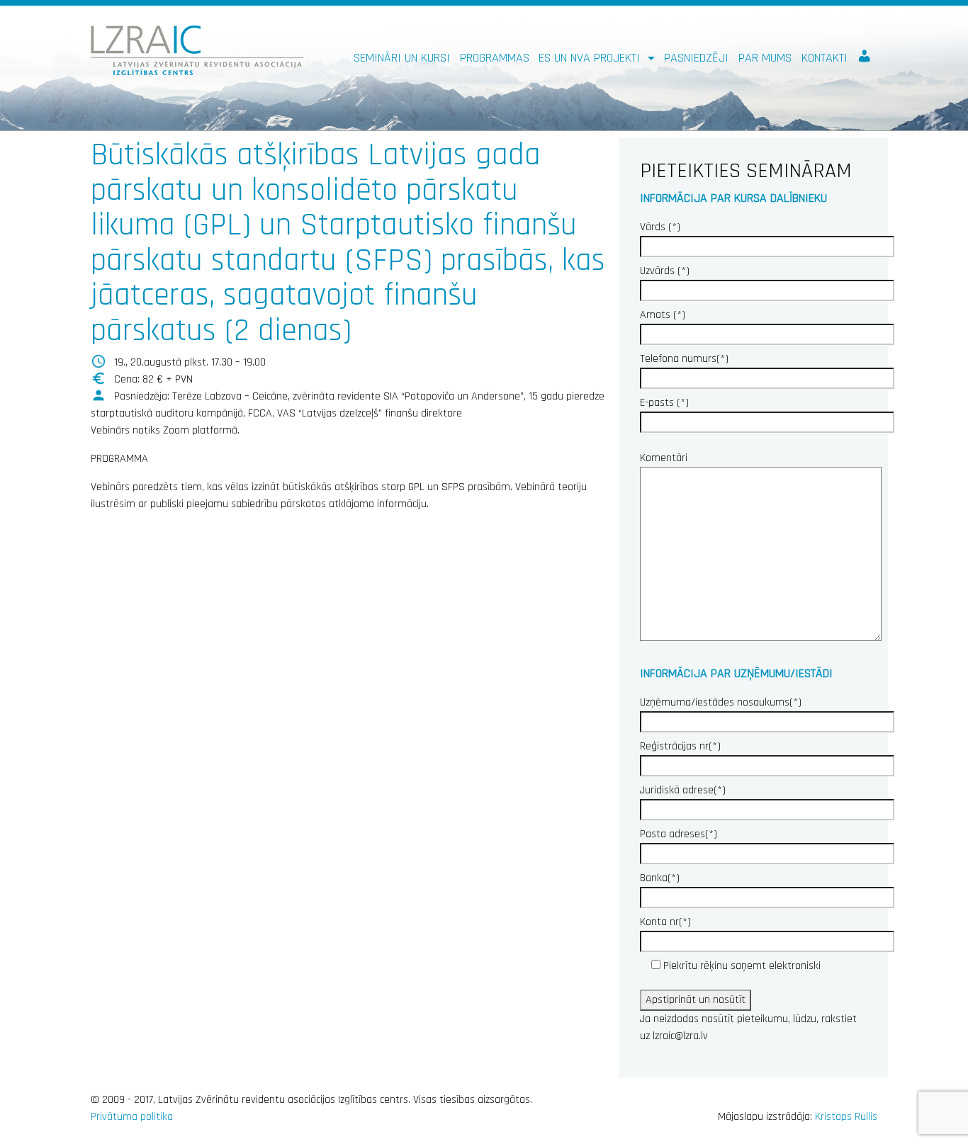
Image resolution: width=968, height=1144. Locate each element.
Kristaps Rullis (846, 1116)
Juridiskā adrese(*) (683, 790)
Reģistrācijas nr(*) (680, 746)
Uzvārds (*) (665, 271)
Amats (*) (662, 314)
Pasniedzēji (696, 58)
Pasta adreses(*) (678, 834)
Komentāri (663, 458)
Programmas (494, 58)
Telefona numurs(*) (684, 358)
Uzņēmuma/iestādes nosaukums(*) (720, 702)
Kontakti (824, 58)
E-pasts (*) (664, 402)
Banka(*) (660, 878)
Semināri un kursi (402, 58)
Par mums (765, 58)
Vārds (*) (660, 227)
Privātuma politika (132, 1116)
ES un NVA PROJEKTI (591, 58)
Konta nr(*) (665, 921)
